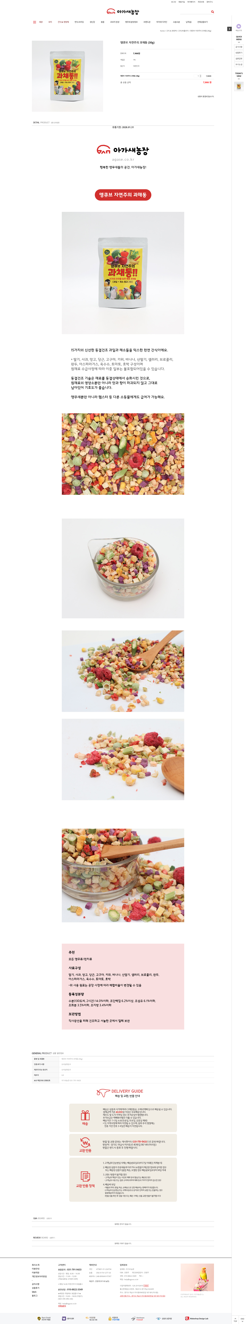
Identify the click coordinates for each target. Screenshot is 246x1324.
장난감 (92, 22)
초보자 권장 (114, 22)
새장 (40, 22)
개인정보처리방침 (39, 1276)
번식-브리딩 (79, 22)
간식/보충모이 (183, 31)
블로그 (34, 1295)
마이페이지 (191, 2)
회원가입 (182, 2)
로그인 (173, 2)
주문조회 (201, 2)
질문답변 (238, 58)
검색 (211, 11)
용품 (102, 22)
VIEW (146, 1286)
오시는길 (238, 64)
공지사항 (238, 47)
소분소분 (176, 22)
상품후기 (238, 52)
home (162, 31)
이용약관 (35, 1272)
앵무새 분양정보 (131, 22)
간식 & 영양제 (63, 22)
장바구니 (210, 2)
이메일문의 (62, 1306)
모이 (50, 22)
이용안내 (35, 1268)
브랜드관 (147, 22)
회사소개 (35, 1265)
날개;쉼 (188, 22)
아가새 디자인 (161, 22)
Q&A (34, 1291)
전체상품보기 (202, 22)
